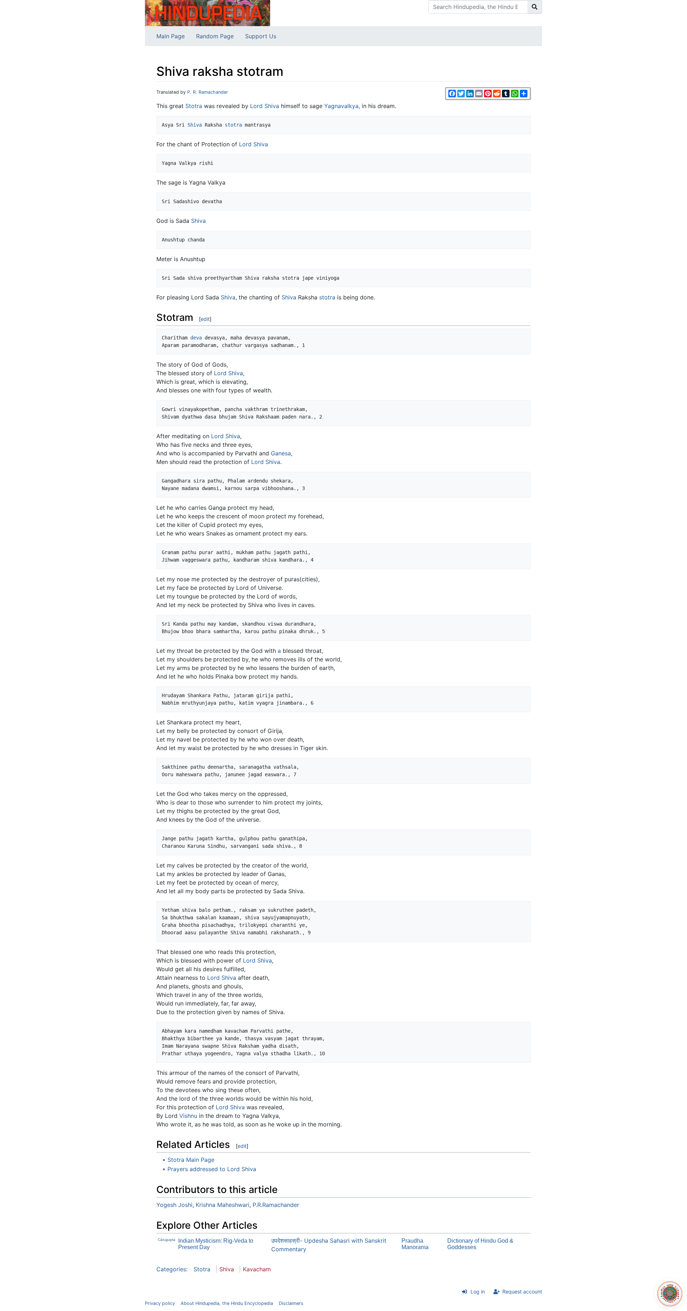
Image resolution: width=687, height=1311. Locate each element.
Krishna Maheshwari (222, 1204)
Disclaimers (291, 1303)
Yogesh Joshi (174, 1204)
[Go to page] (534, 7)
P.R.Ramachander (276, 1204)
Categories (171, 1269)
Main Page (170, 36)
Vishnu (188, 1115)
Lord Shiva (264, 105)
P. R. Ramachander (207, 92)
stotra (233, 125)
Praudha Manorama (415, 1244)
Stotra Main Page (190, 1159)
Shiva (194, 125)
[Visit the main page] (207, 12)
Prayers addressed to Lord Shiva (211, 1169)
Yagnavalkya (341, 105)
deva (196, 338)
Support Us (260, 36)
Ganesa (281, 453)
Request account (522, 1291)
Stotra (193, 105)
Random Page (215, 36)
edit (205, 319)
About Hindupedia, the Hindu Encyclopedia (227, 1303)
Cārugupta (166, 1240)
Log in (478, 1291)
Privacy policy (160, 1303)
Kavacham (257, 1269)
